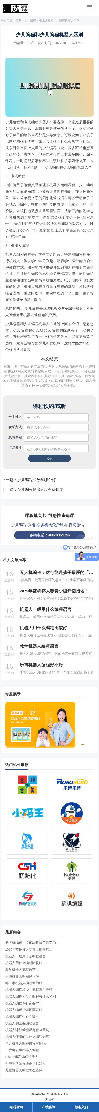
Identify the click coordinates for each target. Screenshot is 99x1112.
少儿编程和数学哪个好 (36, 480)
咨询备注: (15, 447)
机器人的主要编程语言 (22, 1023)
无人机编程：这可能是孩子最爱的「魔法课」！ (57, 572)
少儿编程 (30, 20)
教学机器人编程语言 (39, 646)
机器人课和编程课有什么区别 (27, 1030)
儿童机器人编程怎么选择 (23, 1070)
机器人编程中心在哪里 (22, 1016)
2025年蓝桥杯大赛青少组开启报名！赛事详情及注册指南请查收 (57, 591)
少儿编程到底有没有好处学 (40, 489)
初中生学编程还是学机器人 (25, 1063)
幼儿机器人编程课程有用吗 (25, 1043)
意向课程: (15, 437)
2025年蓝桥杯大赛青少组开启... (28, 949)
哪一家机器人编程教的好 (23, 983)
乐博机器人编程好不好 (41, 664)
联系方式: (15, 427)
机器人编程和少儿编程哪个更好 (28, 990)
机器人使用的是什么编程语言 (27, 1037)
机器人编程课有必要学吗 (23, 1003)
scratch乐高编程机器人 (21, 1057)
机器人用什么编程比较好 (43, 627)
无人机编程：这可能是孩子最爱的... (32, 943)
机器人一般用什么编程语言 (46, 609)
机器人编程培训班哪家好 (23, 1010)
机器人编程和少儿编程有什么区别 (30, 996)
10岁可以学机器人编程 (22, 1050)
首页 (18, 20)
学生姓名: (15, 417)
